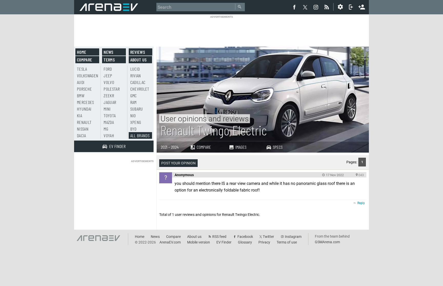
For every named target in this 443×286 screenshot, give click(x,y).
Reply (361, 203)
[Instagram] (315, 7)
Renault (84, 122)
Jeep (108, 75)
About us (138, 59)
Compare (204, 147)
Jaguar (110, 102)
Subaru (136, 109)
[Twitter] (305, 7)
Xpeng (135, 122)
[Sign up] (361, 6)
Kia (79, 115)
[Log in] (351, 7)
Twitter (268, 237)
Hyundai (84, 109)
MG (106, 129)
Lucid (135, 69)
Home (81, 52)
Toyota (110, 115)
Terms (109, 59)
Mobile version (198, 242)
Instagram (293, 237)
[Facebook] (294, 7)
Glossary (245, 242)
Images (240, 147)
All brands (140, 135)
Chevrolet (139, 89)
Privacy (264, 242)
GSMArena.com (327, 242)
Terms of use (287, 242)
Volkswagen (87, 75)
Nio (133, 115)
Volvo (109, 82)
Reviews (137, 52)
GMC (133, 95)
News (108, 52)
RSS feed (219, 237)
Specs (278, 147)
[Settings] (340, 7)
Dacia (81, 135)
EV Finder (223, 242)
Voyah (109, 135)
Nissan (82, 129)
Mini (107, 109)
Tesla (82, 69)
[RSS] (327, 7)
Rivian (135, 75)
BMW (80, 95)
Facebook (245, 237)
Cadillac (138, 82)
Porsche (84, 89)
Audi (80, 82)
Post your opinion (178, 163)
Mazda (109, 122)
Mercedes (85, 102)
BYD (133, 129)
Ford (108, 69)
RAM (133, 102)
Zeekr (109, 95)
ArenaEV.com (170, 242)
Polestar (112, 89)
